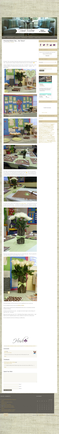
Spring (53, 139)
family (48, 127)
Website (20, 388)
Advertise (24, 37)
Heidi (9, 42)
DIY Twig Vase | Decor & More (9, 362)
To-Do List (43, 142)
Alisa (2, 399)
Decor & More (29, 19)
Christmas (43, 125)
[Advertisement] (29, 9)
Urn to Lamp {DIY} (8, 404)
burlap (40, 125)
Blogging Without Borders (51, 123)
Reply (5, 356)
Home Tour (37, 37)
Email (20, 386)
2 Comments (12, 42)
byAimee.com (55, 415)
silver (45, 139)
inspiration (46, 132)
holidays (41, 132)
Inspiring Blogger (53, 132)
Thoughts (50, 141)
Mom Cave (48, 135)
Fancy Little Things (45, 128)
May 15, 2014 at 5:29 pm (7, 352)
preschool (46, 138)
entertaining (41, 126)
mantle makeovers (42, 135)
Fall (45, 127)
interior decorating (44, 134)
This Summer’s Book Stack (9, 405)
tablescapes (45, 141)
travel (46, 142)
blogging (45, 123)
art (42, 124)
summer (41, 141)
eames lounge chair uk (4, 409)
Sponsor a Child (44, 112)
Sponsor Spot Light (49, 139)
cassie (5, 351)
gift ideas (45, 129)
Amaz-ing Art (41, 118)
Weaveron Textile (4, 402)
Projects (17, 37)
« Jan (37, 412)
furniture (41, 129)
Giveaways (49, 129)
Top (6, 414)
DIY (52, 125)
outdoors (49, 137)
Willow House (50, 142)
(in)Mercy (40, 123)
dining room (48, 125)
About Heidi (10, 37)
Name (20, 384)
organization (45, 136)
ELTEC (2, 404)
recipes (49, 138)
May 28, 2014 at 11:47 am (8, 363)
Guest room (50, 131)
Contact (31, 37)
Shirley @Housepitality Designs (6, 407)
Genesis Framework (42, 415)
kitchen (50, 134)
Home (4, 37)
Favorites (50, 128)
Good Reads (45, 131)
